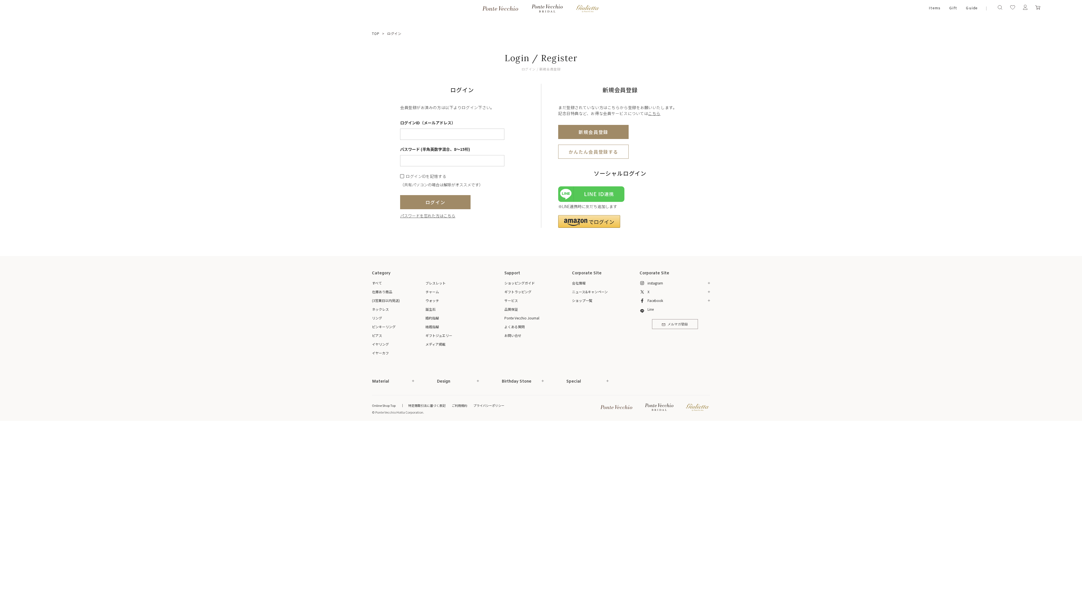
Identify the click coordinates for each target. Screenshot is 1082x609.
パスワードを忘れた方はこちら (427, 216)
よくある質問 (514, 326)
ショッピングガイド (519, 283)
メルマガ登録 (678, 324)
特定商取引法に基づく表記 (426, 405)
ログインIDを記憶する (426, 176)
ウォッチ (432, 300)
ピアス (377, 335)
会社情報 (579, 283)
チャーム (432, 291)
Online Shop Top (384, 405)
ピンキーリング (384, 326)
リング (377, 317)
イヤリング (380, 344)
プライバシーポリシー (488, 405)
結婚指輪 (432, 326)
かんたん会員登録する (593, 151)
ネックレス (380, 309)
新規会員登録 (593, 132)
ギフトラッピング (517, 291)
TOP (376, 33)
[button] (589, 221)
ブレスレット (435, 283)
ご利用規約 (459, 405)
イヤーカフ (380, 352)
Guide (972, 8)
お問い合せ (512, 335)
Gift (953, 8)
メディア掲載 (435, 344)
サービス (511, 300)
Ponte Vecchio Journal (521, 317)
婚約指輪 (432, 317)
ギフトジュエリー (438, 335)
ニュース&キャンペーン (590, 291)
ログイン (435, 202)
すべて (377, 283)
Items (935, 8)
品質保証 (511, 309)
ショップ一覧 (582, 300)
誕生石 (430, 309)
